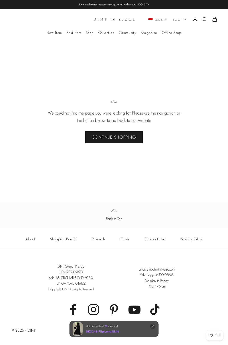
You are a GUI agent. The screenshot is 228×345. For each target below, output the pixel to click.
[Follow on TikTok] (155, 309)
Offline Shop (171, 33)
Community (127, 33)
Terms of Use (155, 239)
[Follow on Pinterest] (114, 309)
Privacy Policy (191, 239)
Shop (90, 33)
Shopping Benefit (63, 239)
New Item (54, 33)
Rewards (99, 239)
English (177, 19)
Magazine (149, 33)
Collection (106, 33)
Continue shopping (114, 137)
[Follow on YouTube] (134, 309)
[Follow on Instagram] (93, 309)
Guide (125, 239)
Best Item (74, 33)
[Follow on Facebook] (73, 309)
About (30, 239)
